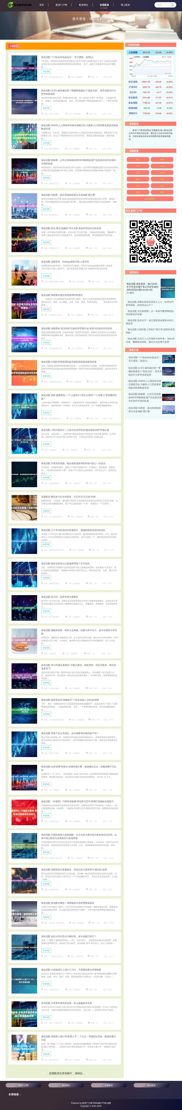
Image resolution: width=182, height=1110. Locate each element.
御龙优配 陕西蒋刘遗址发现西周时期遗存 (62, 295)
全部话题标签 (150, 198)
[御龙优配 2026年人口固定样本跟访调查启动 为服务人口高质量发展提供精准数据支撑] (168, 384)
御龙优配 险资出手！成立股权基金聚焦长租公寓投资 (67, 1102)
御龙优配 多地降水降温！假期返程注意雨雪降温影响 (67, 902)
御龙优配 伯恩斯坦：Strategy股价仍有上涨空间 (65, 261)
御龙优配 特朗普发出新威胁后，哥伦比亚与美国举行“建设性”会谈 (74, 869)
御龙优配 (46, 71)
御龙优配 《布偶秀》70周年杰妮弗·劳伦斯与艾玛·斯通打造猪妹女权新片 (77, 801)
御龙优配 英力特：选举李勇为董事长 (59, 596)
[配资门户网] (20, 4)
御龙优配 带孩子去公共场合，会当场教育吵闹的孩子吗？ (70, 733)
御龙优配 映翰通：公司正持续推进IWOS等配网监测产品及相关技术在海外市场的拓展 (145, 397)
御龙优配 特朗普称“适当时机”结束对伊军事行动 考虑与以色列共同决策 (76, 328)
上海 (138, 172)
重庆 (138, 159)
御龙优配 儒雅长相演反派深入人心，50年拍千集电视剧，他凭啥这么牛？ (150, 303)
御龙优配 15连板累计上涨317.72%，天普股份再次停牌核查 (71, 969)
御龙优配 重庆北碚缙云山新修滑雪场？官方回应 (65, 563)
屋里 (162, 192)
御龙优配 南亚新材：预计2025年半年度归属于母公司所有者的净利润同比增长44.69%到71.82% (142, 288)
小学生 (162, 166)
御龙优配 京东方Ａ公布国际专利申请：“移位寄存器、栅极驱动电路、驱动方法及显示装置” (150, 340)
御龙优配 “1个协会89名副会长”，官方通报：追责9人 (67, 57)
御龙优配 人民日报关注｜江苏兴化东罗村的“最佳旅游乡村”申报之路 (75, 430)
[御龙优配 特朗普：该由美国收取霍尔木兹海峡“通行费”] (168, 409)
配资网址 (83, 4)
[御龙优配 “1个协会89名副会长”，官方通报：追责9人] (168, 359)
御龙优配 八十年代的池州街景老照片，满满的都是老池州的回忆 (73, 530)
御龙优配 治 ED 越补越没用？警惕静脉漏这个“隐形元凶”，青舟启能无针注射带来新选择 (145, 371)
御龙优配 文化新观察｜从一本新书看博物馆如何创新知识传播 (150, 312)
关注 (162, 185)
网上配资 (125, 4)
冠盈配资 (46, 510)
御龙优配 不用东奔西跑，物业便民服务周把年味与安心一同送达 (73, 463)
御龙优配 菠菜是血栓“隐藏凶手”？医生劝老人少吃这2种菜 (70, 699)
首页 (41, 4)
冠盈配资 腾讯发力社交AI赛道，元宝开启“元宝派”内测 (68, 496)
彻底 (138, 192)
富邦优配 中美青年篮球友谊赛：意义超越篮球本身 (66, 1003)
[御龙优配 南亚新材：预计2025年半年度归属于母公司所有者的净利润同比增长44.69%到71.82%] (168, 288)
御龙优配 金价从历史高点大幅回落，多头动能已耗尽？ (68, 936)
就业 (138, 179)
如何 (162, 159)
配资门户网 (61, 4)
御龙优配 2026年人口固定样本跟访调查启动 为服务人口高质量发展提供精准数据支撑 (144, 384)
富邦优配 (46, 1017)
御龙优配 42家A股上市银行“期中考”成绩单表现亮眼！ (68, 1071)
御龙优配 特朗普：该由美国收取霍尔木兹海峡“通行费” (68, 194)
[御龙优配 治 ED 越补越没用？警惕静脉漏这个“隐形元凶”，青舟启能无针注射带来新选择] (168, 371)
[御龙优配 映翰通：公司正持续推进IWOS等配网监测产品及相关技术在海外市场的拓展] (168, 397)
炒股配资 (104, 4)
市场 (162, 179)
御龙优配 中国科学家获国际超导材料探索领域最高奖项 (68, 361)
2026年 (162, 172)
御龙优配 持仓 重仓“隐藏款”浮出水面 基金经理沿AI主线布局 (71, 228)
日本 (138, 185)
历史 (138, 166)
